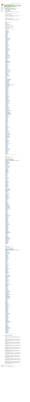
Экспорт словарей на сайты (3, 366)
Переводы (8, 6)
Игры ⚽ (13, 6)
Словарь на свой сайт (17, 3)
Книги (10, 6)
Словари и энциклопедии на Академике (9, 4)
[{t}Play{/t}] (11, 14)
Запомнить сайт (13, 3)
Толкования (5, 6)
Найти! (19, 5)
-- (10, 84)
